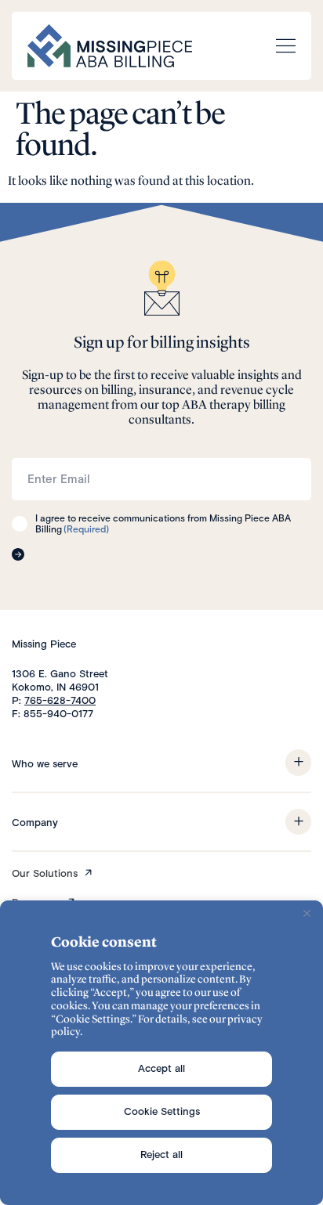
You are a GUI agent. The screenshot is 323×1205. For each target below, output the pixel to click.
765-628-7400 (60, 700)
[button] (298, 762)
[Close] (306, 913)
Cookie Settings (162, 1111)
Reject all (161, 1154)
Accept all (161, 1068)
